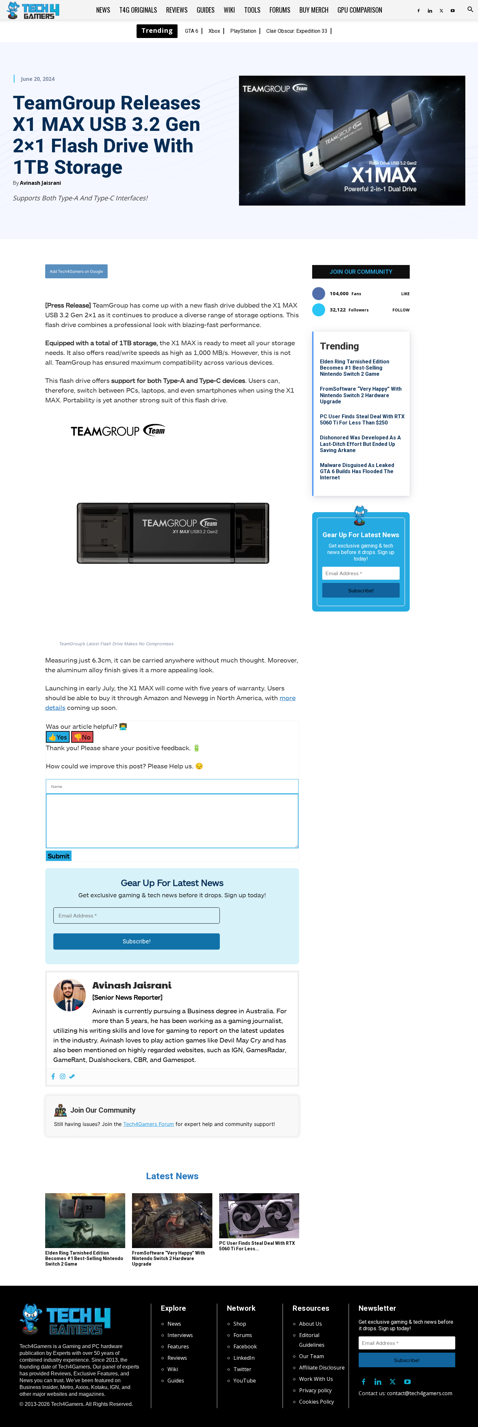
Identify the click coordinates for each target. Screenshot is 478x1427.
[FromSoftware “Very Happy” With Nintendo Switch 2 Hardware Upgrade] (172, 1220)
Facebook (245, 1346)
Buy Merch (313, 10)
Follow (401, 310)
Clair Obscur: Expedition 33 (296, 31)
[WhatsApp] (208, 271)
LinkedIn (244, 1357)
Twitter (242, 1369)
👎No (82, 737)
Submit (59, 856)
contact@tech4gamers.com (419, 1393)
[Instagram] (63, 1076)
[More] (238, 271)
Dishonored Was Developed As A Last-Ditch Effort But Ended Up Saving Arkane (360, 444)
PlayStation (243, 31)
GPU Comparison (360, 10)
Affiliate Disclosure (322, 1367)
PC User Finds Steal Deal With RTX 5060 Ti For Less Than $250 (362, 419)
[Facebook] (418, 9)
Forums (280, 10)
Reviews (177, 10)
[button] (470, 10)
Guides (206, 10)
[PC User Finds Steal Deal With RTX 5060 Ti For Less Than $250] (259, 1215)
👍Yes (57, 737)
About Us (310, 1323)
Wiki (229, 10)
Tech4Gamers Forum (148, 1124)
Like (405, 294)
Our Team (311, 1356)
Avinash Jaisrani (40, 182)
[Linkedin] (430, 9)
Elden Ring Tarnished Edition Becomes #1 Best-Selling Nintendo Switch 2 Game (84, 1258)
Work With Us (316, 1379)
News (103, 10)
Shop (239, 1323)
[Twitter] (441, 9)
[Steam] (72, 1076)
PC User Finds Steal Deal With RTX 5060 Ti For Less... (257, 1246)
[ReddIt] (223, 271)
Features (178, 1346)
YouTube (244, 1380)
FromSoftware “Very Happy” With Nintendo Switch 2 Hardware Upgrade (168, 1258)
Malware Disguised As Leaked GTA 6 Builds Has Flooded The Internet (357, 471)
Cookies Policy (316, 1401)
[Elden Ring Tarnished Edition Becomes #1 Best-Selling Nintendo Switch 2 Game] (85, 1220)
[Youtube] (453, 9)
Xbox (214, 31)
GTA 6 (191, 31)
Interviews (180, 1335)
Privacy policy (315, 1390)
